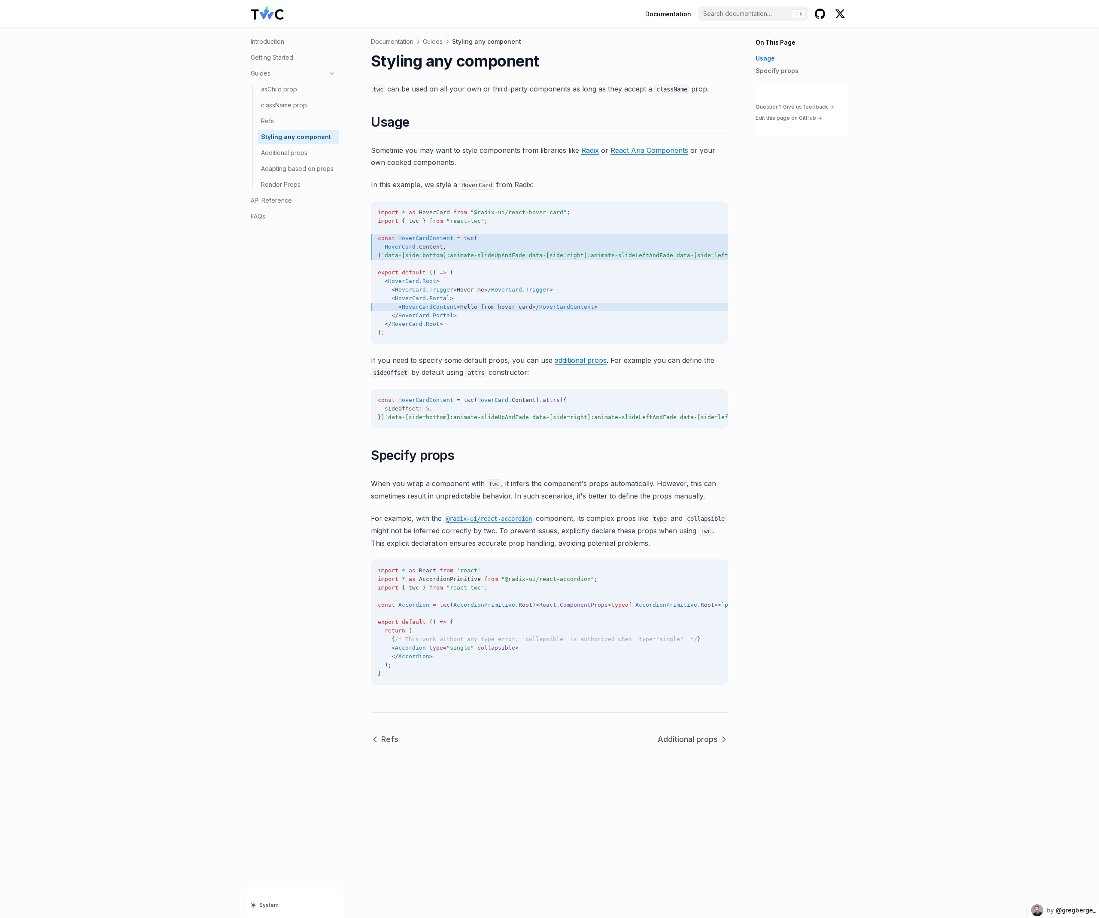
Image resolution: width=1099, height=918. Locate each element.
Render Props (281, 184)
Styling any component (296, 136)
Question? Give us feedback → (795, 106)
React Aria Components (649, 150)
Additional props (284, 152)
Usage (765, 58)
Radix (590, 150)
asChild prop (279, 89)
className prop (284, 105)
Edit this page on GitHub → (789, 118)
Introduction (267, 41)
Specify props (777, 70)
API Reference (271, 200)
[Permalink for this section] (417, 122)
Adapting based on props (297, 168)
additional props (581, 360)
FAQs (258, 216)
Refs (267, 121)
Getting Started (272, 57)
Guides (260, 73)
